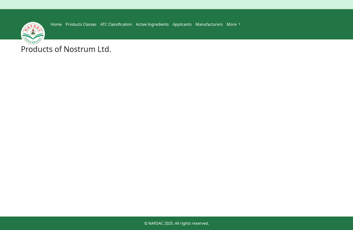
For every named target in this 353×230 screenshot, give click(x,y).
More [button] (232, 24)
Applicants (182, 24)
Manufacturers (209, 24)
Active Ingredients (152, 24)
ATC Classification (116, 24)
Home (56, 24)
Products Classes (81, 24)
